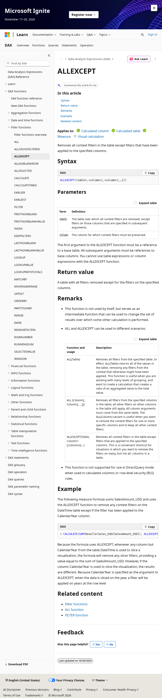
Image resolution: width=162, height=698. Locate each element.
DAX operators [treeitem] (17, 472)
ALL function (74, 609)
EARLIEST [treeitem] (20, 199)
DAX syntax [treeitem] (15, 494)
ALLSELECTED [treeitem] (23, 171)
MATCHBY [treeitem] (20, 279)
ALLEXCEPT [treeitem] (21, 156)
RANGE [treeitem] (19, 315)
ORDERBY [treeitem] (20, 301)
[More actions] (155, 59)
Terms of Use (11, 695)
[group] (108, 534)
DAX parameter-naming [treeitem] (23, 486)
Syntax (65, 100)
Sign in (152, 34)
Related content (71, 121)
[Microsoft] (7, 34)
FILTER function (76, 615)
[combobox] (27, 63)
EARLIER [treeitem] (19, 192)
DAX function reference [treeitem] (26, 98)
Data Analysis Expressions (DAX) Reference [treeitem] (25, 74)
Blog (56, 689)
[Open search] (142, 34)
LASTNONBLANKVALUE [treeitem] (29, 250)
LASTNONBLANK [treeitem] (25, 243)
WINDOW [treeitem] (20, 359)
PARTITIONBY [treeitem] (23, 308)
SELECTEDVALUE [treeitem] (24, 351)
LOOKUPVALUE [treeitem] (23, 265)
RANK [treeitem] (18, 323)
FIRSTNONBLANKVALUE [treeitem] (29, 221)
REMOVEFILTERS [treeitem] (25, 330)
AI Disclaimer (12, 689)
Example (66, 116)
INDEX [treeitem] (18, 228)
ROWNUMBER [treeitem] (23, 337)
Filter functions (76, 604)
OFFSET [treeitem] (19, 294)
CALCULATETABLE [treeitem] (25, 185)
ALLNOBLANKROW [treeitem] (26, 163)
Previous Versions (37, 689)
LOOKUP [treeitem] (19, 257)
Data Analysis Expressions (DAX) (89, 59)
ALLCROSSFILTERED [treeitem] (27, 149)
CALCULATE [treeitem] (21, 178)
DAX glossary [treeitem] (16, 465)
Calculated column (95, 131)
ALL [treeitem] (16, 142)
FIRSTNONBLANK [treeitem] (25, 214)
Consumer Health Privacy (119, 689)
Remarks (66, 111)
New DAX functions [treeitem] (23, 106)
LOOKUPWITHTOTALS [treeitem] (28, 272)
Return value (69, 105)
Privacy (90, 689)
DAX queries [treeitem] (16, 479)
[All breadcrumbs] (60, 59)
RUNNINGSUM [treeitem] (24, 344)
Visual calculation (91, 136)
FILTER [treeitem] (18, 207)
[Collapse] (49, 55)
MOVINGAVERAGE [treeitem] (26, 286)
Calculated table (128, 131)
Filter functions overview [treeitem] (30, 135)
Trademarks (33, 695)
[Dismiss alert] (154, 8)
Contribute (74, 689)
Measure (64, 136)
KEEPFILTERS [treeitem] (22, 236)
